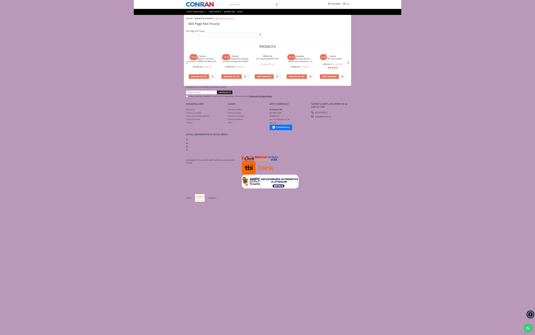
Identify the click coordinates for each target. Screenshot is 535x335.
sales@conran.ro (322, 116)
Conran (333, 56)
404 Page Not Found (224, 18)
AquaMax (300, 56)
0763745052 (321, 112)
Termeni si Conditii (193, 113)
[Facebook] (187, 140)
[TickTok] (187, 146)
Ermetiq (235, 56)
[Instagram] (187, 150)
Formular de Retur (235, 119)
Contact (189, 122)
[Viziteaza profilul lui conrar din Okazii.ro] (200, 198)
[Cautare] (276, 4)
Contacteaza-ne (282, 127)
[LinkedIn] (187, 143)
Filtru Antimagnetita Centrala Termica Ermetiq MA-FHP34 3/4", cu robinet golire (235, 60)
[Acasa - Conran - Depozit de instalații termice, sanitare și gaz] (200, 4)
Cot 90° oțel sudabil (333, 58)
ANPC (230, 122)
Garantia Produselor (236, 116)
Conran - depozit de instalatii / (200, 18)
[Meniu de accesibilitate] (530, 314)
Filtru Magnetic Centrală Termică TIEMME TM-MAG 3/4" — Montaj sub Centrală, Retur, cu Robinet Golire (202, 60)
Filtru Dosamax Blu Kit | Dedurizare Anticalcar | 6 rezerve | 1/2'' (300, 60)
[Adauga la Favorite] (212, 76)
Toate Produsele (195, 11)
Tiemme (202, 56)
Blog (240, 11)
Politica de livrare (193, 119)
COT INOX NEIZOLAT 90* (267, 58)
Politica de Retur (234, 113)
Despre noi (229, 11)
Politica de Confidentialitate (260, 96)
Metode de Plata (234, 109)
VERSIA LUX (267, 56)
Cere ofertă (215, 11)
